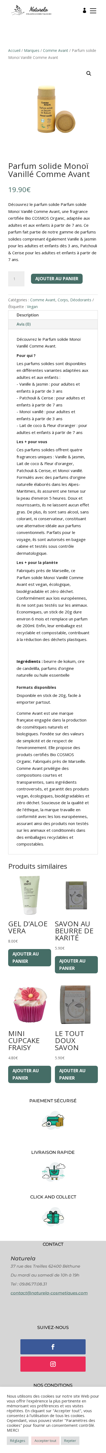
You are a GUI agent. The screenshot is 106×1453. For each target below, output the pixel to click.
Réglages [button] (17, 1440)
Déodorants (80, 299)
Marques (31, 50)
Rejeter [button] (70, 1440)
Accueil (14, 50)
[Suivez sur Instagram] (53, 1364)
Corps (63, 299)
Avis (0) (24, 324)
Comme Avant (55, 50)
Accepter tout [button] (45, 1440)
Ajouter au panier (56, 279)
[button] (91, 12)
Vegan (32, 306)
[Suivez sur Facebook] (53, 1346)
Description (28, 315)
